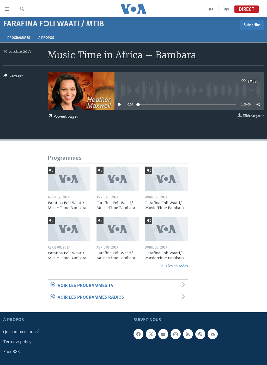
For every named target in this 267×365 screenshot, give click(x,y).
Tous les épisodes (173, 266)
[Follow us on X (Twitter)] (151, 334)
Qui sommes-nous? (21, 331)
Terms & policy (17, 341)
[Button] (13, 77)
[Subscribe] (212, 334)
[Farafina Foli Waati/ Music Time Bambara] (69, 179)
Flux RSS (11, 351)
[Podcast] (200, 334)
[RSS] (188, 334)
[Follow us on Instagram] (175, 334)
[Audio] (226, 9)
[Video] (211, 9)
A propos (46, 38)
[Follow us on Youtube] (163, 334)
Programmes (18, 38)
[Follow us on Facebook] (138, 334)
